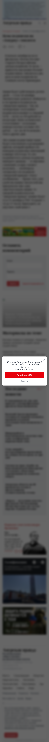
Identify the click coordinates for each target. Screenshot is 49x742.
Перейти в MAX (24, 375)
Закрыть (24, 381)
